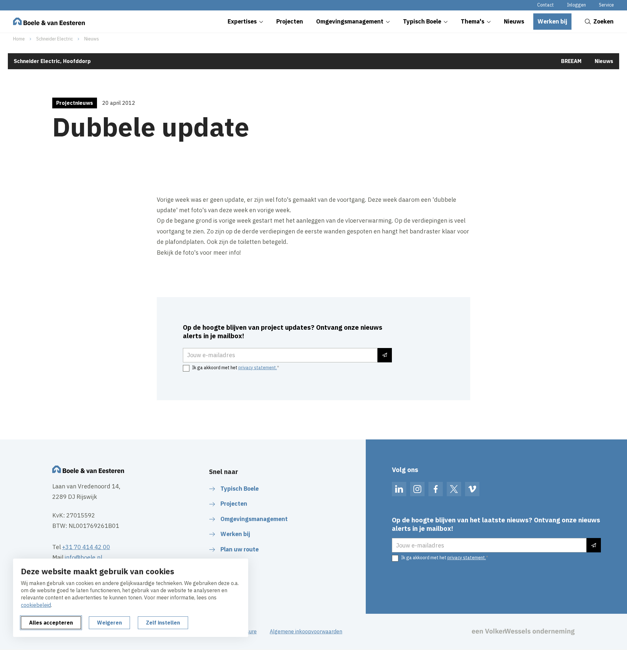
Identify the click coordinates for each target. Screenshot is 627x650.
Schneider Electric (54, 39)
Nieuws (91, 39)
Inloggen (576, 5)
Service (606, 5)
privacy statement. (257, 368)
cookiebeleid (36, 605)
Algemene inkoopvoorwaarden (306, 631)
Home (19, 39)
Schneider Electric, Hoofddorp (52, 61)
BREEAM (571, 61)
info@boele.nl (83, 557)
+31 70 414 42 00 (86, 547)
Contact (545, 5)
